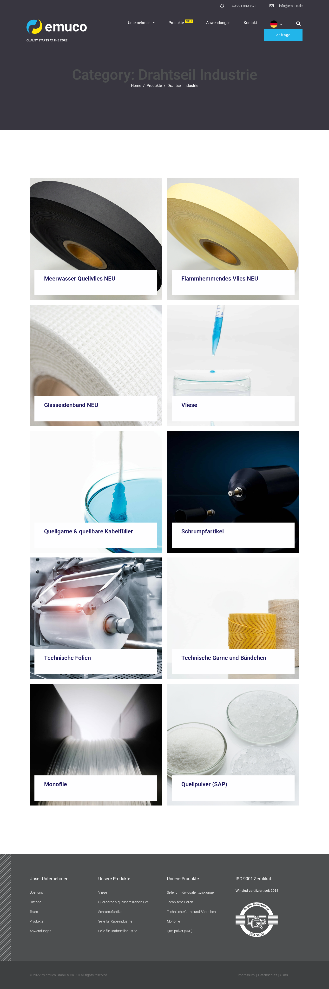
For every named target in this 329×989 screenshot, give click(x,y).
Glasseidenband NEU (71, 405)
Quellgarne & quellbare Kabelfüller (88, 531)
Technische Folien (67, 658)
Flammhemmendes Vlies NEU (219, 278)
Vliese (189, 405)
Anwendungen (218, 22)
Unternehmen (139, 22)
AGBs (283, 975)
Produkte (180, 22)
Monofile (55, 784)
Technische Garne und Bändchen (223, 658)
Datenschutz (267, 975)
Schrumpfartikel (202, 531)
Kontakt (250, 22)
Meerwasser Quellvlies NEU (79, 278)
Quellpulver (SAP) (204, 784)
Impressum (246, 975)
